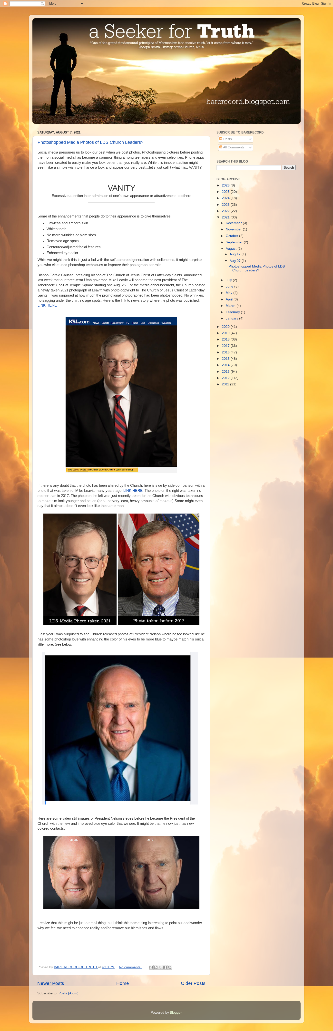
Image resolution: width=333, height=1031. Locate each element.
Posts (227, 139)
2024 (226, 198)
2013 (226, 371)
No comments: (130, 967)
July (229, 280)
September (235, 242)
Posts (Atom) (68, 993)
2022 (226, 211)
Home (122, 983)
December (234, 223)
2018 (226, 339)
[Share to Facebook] (165, 967)
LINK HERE (47, 305)
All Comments (233, 147)
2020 (226, 327)
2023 (226, 204)
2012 (226, 378)
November (234, 229)
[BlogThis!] (155, 967)
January (232, 318)
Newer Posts (50, 983)
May (229, 293)
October (232, 236)
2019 (226, 333)
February (233, 312)
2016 (226, 352)
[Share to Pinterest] (169, 967)
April (230, 299)
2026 (226, 185)
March (231, 306)
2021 (226, 217)
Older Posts (193, 983)
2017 (226, 346)
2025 (226, 192)
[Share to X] (160, 967)
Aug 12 (236, 254)
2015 (226, 359)
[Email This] (151, 967)
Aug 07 (236, 261)
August (231, 248)
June (230, 286)
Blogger (176, 1012)
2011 (226, 384)
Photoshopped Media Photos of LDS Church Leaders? (90, 142)
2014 (226, 365)
